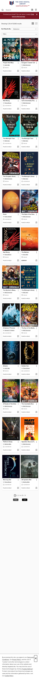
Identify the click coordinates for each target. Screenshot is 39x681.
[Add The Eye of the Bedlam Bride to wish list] (36, 336)
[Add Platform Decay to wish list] (18, 450)
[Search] (2, 9)
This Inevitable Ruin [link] (27, 404)
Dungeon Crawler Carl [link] (28, 63)
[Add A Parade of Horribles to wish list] (18, 412)
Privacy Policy (16, 659)
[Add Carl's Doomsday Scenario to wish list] (36, 109)
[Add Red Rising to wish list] (18, 109)
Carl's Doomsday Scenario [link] (28, 101)
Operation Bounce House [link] (28, 442)
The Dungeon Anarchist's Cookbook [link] (10, 176)
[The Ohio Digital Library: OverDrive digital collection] (19, 4)
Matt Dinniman (27, 65)
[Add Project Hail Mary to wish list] (18, 71)
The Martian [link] (25, 252)
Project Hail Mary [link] (8, 63)
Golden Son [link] (25, 366)
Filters (4, 34)
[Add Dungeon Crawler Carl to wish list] (36, 71)
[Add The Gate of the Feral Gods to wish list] (36, 223)
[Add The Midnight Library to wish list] (36, 185)
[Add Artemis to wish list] (18, 374)
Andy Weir (7, 65)
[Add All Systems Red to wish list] (36, 488)
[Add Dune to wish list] (18, 223)
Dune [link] (4, 214)
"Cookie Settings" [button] (27, 669)
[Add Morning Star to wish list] (18, 488)
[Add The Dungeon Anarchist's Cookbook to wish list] (18, 185)
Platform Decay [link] (7, 442)
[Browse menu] (36, 10)
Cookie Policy (9, 676)
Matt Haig (7, 141)
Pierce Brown (8, 103)
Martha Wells (8, 444)
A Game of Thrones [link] (9, 328)
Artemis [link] (5, 366)
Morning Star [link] (7, 480)
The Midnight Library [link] (27, 176)
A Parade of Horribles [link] (9, 404)
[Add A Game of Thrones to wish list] (18, 336)
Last (24, 500)
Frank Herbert (8, 216)
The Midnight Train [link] (9, 138)
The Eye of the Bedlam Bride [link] (28, 328)
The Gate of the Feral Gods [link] (28, 214)
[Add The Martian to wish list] (36, 260)
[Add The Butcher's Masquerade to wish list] (18, 298)
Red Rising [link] (6, 101)
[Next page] (25, 496)
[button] (33, 24)
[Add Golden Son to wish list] (36, 374)
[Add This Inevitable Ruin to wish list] (36, 412)
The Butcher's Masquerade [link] (10, 290)
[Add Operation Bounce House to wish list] (36, 450)
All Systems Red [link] (26, 480)
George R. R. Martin (9, 330)
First (16, 500)
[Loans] (32, 10)
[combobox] (15, 10)
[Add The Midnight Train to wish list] (18, 147)
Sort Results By (6, 29)
